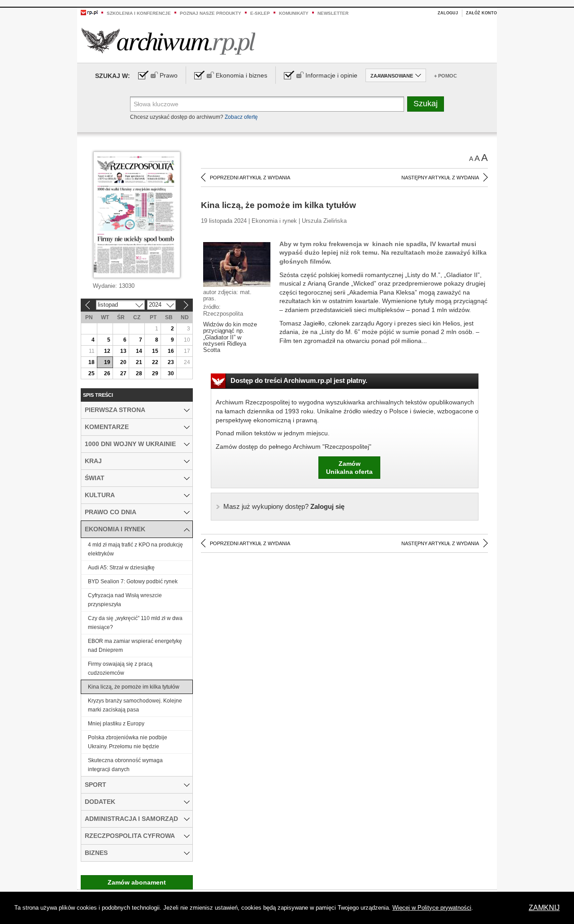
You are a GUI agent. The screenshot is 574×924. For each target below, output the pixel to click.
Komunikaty (294, 13)
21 (139, 362)
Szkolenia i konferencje (139, 13)
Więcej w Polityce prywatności (431, 907)
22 (155, 362)
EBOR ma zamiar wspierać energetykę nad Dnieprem (135, 645)
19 (107, 362)
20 (123, 362)
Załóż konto (481, 13)
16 (171, 351)
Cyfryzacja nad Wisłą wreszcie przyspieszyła (125, 599)
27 (123, 373)
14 (139, 351)
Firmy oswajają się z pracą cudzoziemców (120, 668)
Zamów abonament (137, 882)
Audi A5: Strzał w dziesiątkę (121, 567)
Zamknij (544, 907)
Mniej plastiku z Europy (116, 723)
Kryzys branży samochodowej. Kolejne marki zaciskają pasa (135, 705)
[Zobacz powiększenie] (236, 264)
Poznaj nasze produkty (210, 13)
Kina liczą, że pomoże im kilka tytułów (133, 687)
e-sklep (260, 13)
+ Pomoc (445, 75)
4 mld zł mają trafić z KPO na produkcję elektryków (135, 549)
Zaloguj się (283, 506)
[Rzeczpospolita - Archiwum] (168, 41)
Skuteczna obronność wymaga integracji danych (125, 764)
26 (107, 373)
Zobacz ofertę (241, 117)
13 (123, 351)
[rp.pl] (89, 12)
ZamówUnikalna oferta (349, 467)
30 (171, 373)
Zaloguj (448, 13)
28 (139, 373)
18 (91, 362)
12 (107, 351)
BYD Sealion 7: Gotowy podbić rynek (133, 581)
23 (171, 362)
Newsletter (332, 13)
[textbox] (267, 104)
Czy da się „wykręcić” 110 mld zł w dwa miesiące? (135, 622)
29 (155, 373)
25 (91, 373)
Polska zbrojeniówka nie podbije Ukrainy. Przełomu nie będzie (127, 742)
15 (155, 351)
